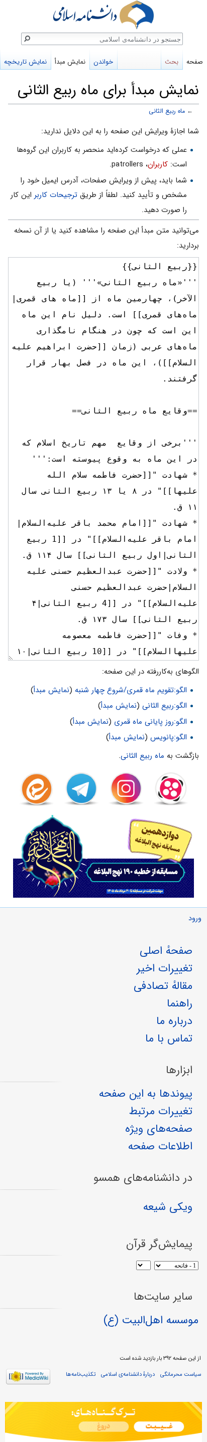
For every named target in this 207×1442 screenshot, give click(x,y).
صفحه (194, 62)
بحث (171, 62)
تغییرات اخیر (164, 968)
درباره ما (174, 1020)
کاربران (158, 164)
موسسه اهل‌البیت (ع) (151, 1320)
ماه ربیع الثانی (167, 111)
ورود (194, 918)
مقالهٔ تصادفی (163, 985)
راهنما (179, 1003)
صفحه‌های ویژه (158, 1128)
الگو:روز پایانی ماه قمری (150, 722)
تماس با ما (168, 1038)
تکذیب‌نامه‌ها (80, 1374)
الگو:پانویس (168, 737)
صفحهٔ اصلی (166, 950)
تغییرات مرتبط (160, 1111)
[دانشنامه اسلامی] (103, 15)
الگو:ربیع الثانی (164, 706)
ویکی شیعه (167, 1206)
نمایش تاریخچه (25, 62)
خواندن (103, 62)
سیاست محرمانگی (180, 1374)
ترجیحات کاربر (55, 195)
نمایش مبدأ (51, 690)
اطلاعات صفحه (160, 1146)
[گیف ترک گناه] (103, 1422)
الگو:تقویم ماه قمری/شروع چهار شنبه (131, 690)
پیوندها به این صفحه (145, 1093)
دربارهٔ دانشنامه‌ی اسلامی (128, 1374)
